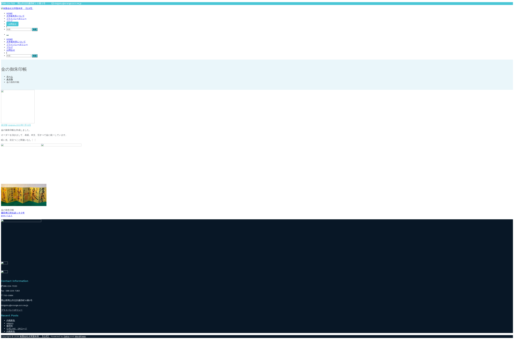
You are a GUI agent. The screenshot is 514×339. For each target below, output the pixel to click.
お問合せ (12, 24)
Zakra (66, 336)
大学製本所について (15, 16)
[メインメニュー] (7, 35)
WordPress (80, 336)
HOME (9, 13)
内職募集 (10, 320)
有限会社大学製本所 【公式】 (35, 336)
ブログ (9, 21)
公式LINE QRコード (16, 328)
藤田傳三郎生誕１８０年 (13, 213)
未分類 (4, 125)
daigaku (12, 125)
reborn (9, 323)
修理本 (9, 326)
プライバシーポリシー (16, 18)
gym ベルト (7, 215)
